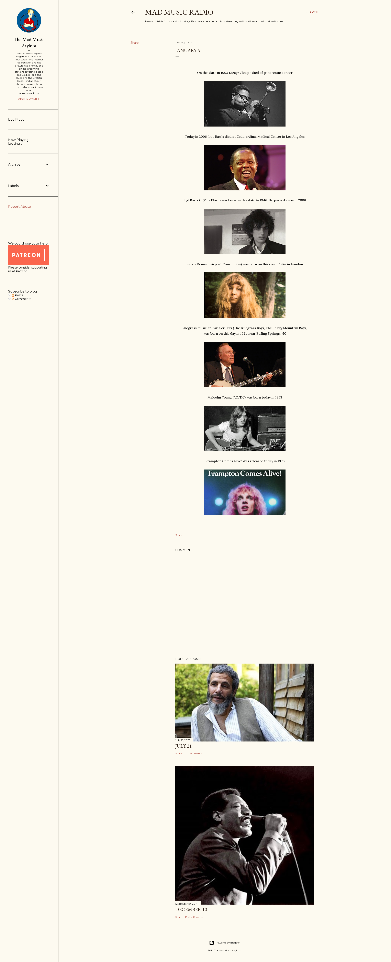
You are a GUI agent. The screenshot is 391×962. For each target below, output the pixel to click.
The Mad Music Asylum (29, 42)
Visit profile (29, 99)
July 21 (183, 746)
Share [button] (135, 43)
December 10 (191, 909)
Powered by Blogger (228, 942)
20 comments (193, 753)
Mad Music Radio (179, 12)
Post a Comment (195, 916)
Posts (18, 295)
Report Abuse (19, 207)
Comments (22, 299)
